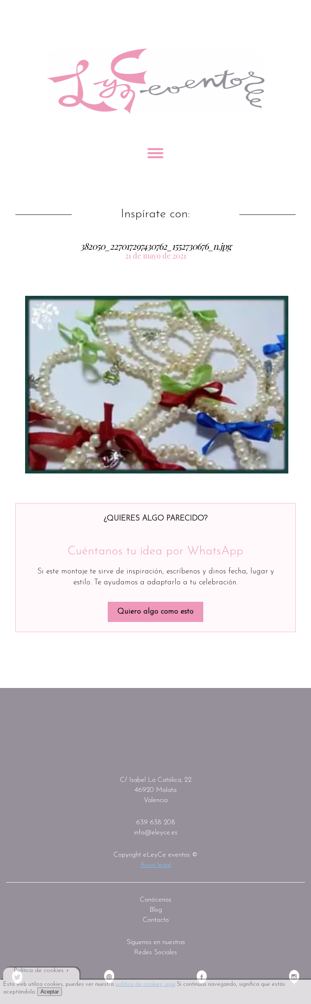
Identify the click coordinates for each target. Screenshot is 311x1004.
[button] (156, 384)
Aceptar (49, 992)
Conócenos (155, 899)
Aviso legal (155, 865)
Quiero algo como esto (155, 612)
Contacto (156, 920)
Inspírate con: (155, 214)
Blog (155, 909)
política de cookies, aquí (145, 984)
